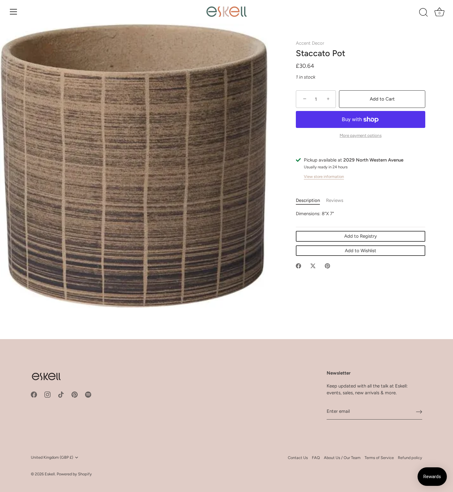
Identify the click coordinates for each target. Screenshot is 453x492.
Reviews (334, 200)
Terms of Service (379, 457)
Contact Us (298, 457)
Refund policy (410, 457)
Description (308, 200)
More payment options (361, 135)
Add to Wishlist (360, 250)
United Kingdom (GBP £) (52, 457)
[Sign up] (419, 411)
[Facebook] (34, 394)
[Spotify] (88, 394)
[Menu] (13, 11)
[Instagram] (47, 394)
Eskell (50, 474)
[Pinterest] (74, 394)
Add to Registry (360, 236)
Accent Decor (310, 43)
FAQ (316, 457)
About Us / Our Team (342, 457)
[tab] (311, 200)
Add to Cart (382, 99)
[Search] (423, 12)
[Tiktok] (61, 394)
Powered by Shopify (74, 474)
